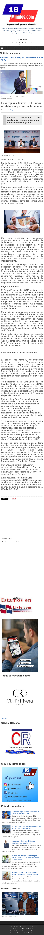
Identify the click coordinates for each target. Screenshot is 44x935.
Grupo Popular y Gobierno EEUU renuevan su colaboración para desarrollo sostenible (22, 104)
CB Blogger (11, 110)
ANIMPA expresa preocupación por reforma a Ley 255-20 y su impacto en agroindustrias (25, 858)
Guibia (4, 718)
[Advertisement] (19, 517)
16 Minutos (23, 926)
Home (2, 96)
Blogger (19, 932)
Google (26, 932)
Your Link (18, 930)
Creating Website (21, 928)
